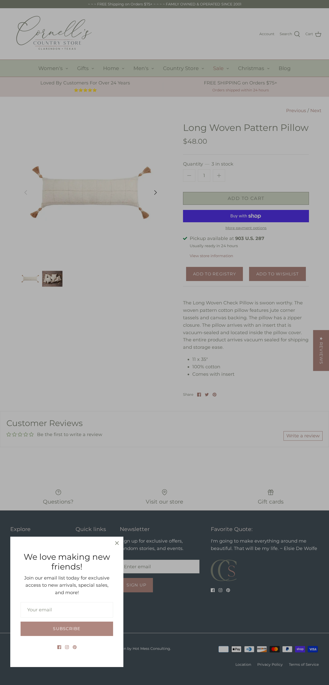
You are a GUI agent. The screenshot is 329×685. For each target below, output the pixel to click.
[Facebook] (59, 647)
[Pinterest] (75, 647)
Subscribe (66, 628)
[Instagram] (67, 647)
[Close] (117, 543)
